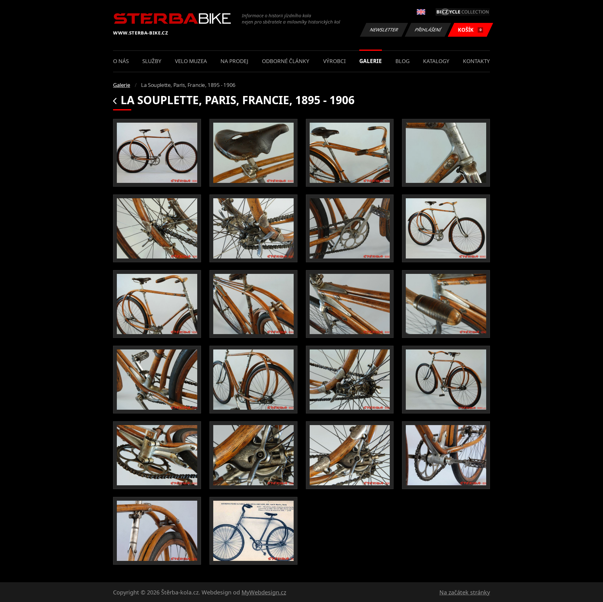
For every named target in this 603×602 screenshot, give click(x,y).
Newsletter (384, 30)
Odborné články (285, 61)
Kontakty (476, 61)
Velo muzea (191, 61)
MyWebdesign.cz (264, 592)
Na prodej (234, 61)
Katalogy (436, 61)
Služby (151, 61)
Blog (402, 61)
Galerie (370, 61)
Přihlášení (428, 30)
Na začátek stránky (464, 592)
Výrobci (334, 61)
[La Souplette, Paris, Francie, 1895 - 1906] (157, 153)
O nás (121, 61)
